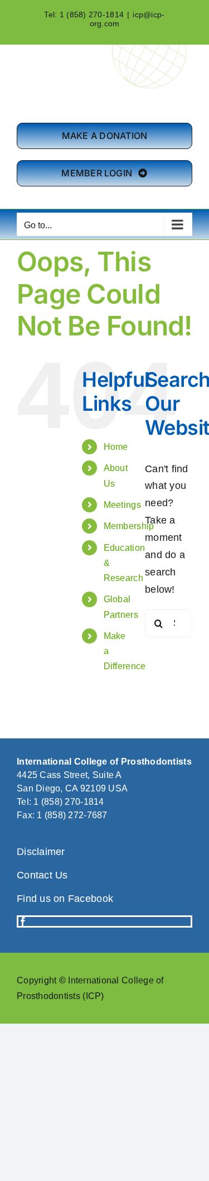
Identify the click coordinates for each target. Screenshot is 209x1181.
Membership (129, 526)
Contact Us (42, 875)
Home (116, 447)
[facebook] (22, 921)
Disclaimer (41, 851)
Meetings (122, 505)
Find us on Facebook (65, 898)
